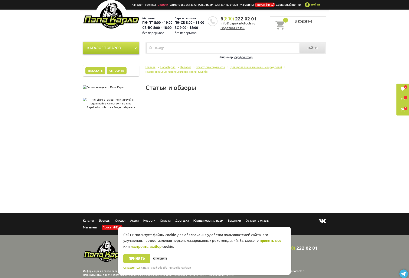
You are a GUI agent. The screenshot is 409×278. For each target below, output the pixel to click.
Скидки (120, 220)
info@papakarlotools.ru (237, 23)
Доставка (182, 220)
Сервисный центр (288, 4)
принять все (270, 241)
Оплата (165, 220)
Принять (137, 258)
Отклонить (160, 258)
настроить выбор (146, 247)
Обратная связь (232, 28)
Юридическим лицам (208, 220)
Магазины (90, 227)
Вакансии (234, 220)
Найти (312, 48)
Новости (149, 220)
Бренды (150, 4)
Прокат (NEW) (264, 4)
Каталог (137, 4)
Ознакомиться (132, 267)
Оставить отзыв (226, 4)
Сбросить (116, 70)
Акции (134, 220)
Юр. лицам (205, 4)
